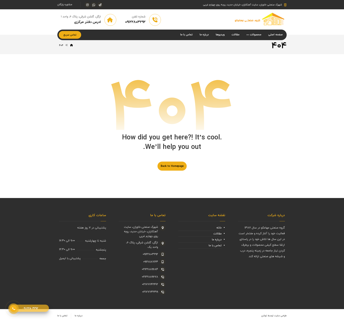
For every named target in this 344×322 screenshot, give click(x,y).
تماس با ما (215, 245)
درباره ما (217, 240)
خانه (219, 228)
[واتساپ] (94, 5)
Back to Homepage (172, 166)
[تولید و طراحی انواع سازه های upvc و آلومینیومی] (260, 19)
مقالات (217, 234)
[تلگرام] (100, 5)
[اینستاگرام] (87, 5)
